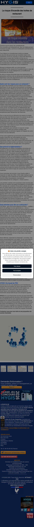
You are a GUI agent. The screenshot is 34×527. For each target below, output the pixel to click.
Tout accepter (17, 270)
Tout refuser (17, 266)
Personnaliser (17, 275)
